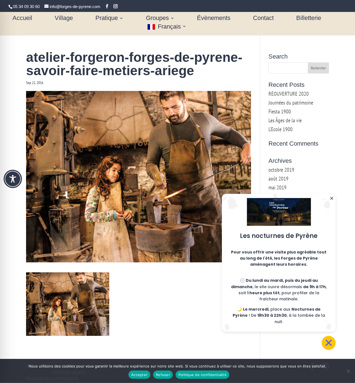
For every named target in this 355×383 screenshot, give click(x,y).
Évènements (213, 18)
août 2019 (278, 178)
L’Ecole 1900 (280, 129)
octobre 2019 (281, 169)
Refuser (163, 374)
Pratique (106, 18)
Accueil (22, 18)
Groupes (157, 18)
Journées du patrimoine (290, 102)
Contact (263, 18)
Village (64, 18)
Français (169, 27)
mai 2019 (277, 187)
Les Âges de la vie (285, 120)
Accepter (139, 374)
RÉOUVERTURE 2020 (288, 93)
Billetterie (308, 18)
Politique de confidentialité (202, 374)
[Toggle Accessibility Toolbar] (12, 178)
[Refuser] (348, 371)
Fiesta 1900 (279, 111)
